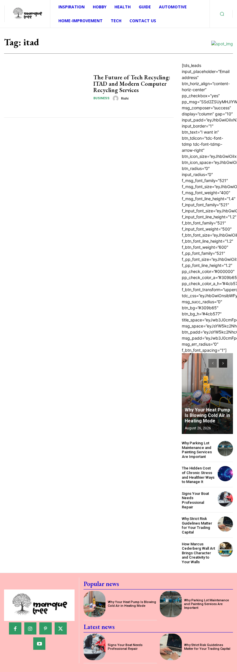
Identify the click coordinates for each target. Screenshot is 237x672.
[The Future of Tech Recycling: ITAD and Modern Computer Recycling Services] (46, 87)
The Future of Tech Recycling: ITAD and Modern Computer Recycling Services (131, 84)
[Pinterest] (45, 628)
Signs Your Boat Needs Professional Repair (195, 500)
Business (101, 98)
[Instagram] (30, 628)
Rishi (125, 98)
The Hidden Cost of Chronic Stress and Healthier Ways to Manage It (198, 475)
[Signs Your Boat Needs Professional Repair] (225, 499)
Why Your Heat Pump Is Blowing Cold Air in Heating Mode (207, 415)
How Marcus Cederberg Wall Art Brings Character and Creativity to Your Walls (198, 553)
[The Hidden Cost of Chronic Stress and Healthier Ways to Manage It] (225, 473)
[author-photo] (116, 98)
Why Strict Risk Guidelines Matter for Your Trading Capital (197, 525)
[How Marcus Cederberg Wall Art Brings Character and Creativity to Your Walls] (225, 549)
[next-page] (223, 363)
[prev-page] (212, 363)
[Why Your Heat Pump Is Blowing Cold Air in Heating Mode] (207, 393)
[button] (222, 14)
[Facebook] (15, 628)
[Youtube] (39, 643)
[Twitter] (61, 628)
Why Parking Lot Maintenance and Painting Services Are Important (197, 450)
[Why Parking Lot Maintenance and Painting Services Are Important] (225, 448)
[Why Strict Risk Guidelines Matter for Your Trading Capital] (225, 524)
